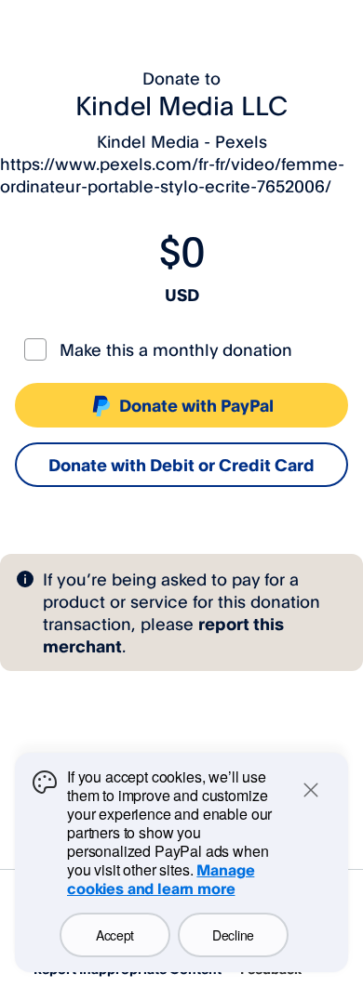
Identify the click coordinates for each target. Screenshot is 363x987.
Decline (233, 935)
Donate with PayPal (196, 405)
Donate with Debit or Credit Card (181, 464)
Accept (115, 935)
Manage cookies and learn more (160, 879)
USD (182, 294)
